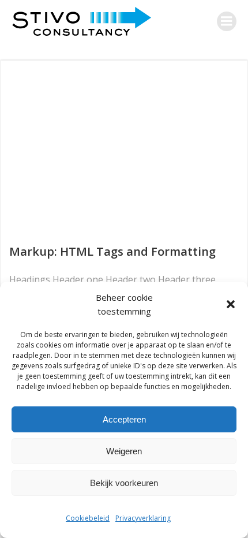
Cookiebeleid (88, 518)
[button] (230, 304)
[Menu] (226, 21)
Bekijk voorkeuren (124, 483)
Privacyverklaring (143, 518)
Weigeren (124, 451)
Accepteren (124, 419)
